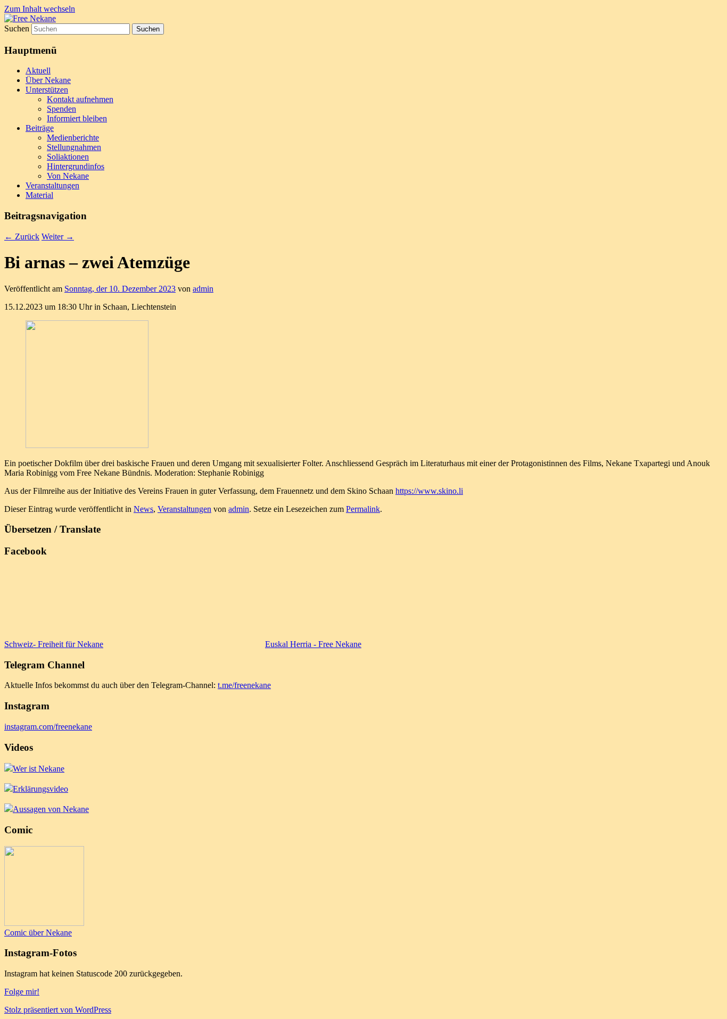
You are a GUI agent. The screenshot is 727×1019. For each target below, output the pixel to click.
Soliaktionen (68, 156)
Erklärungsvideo (40, 788)
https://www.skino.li (429, 490)
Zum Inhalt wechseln (39, 8)
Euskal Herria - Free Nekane (313, 644)
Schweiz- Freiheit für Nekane (53, 644)
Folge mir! (21, 991)
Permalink (363, 508)
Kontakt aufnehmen (80, 99)
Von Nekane (68, 175)
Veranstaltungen (52, 185)
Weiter (58, 236)
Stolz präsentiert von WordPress (57, 1009)
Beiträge (40, 127)
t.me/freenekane (244, 685)
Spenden (61, 108)
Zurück (21, 236)
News (143, 508)
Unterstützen (47, 89)
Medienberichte (73, 137)
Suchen (16, 28)
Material (39, 195)
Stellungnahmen (74, 147)
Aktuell (38, 70)
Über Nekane (48, 80)
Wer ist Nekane (38, 768)
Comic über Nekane (38, 932)
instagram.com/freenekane (48, 726)
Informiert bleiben (77, 118)
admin (203, 288)
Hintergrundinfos (75, 166)
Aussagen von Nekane (51, 809)
